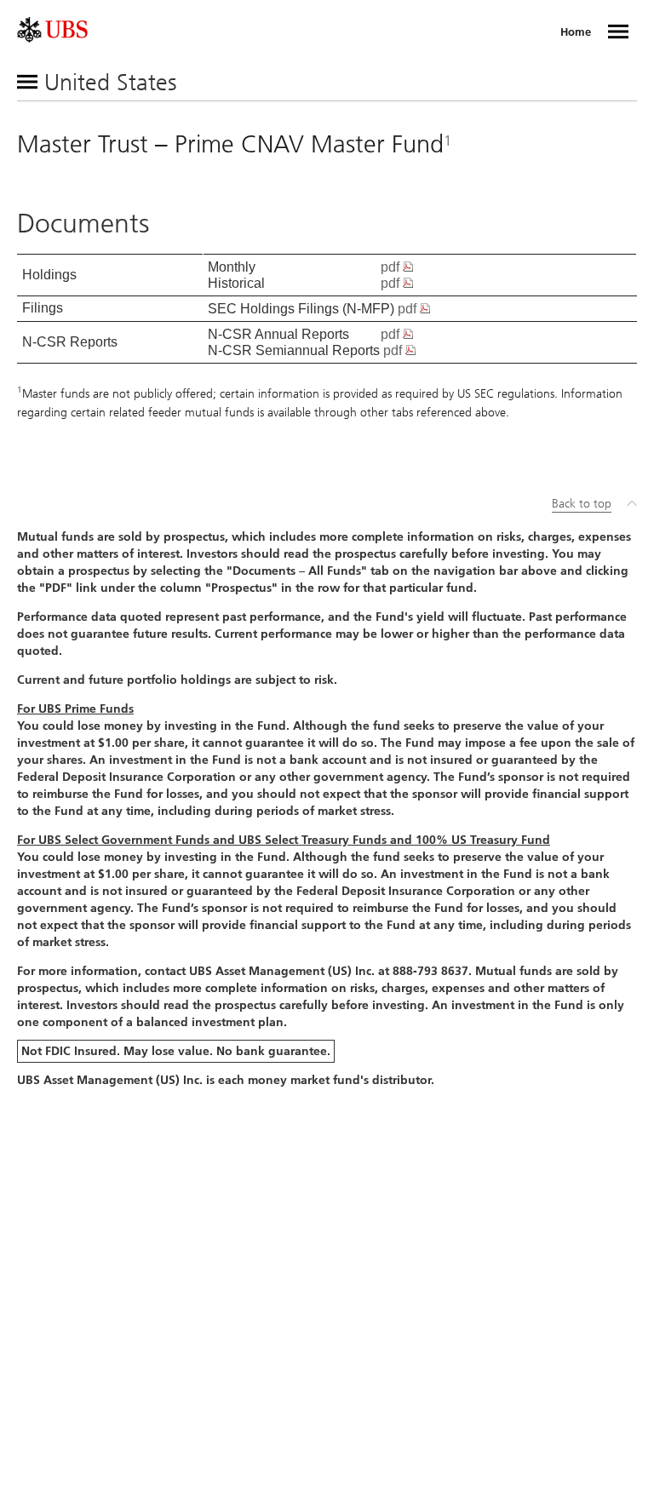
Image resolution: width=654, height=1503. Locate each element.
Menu (618, 31)
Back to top (581, 503)
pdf (392, 267)
